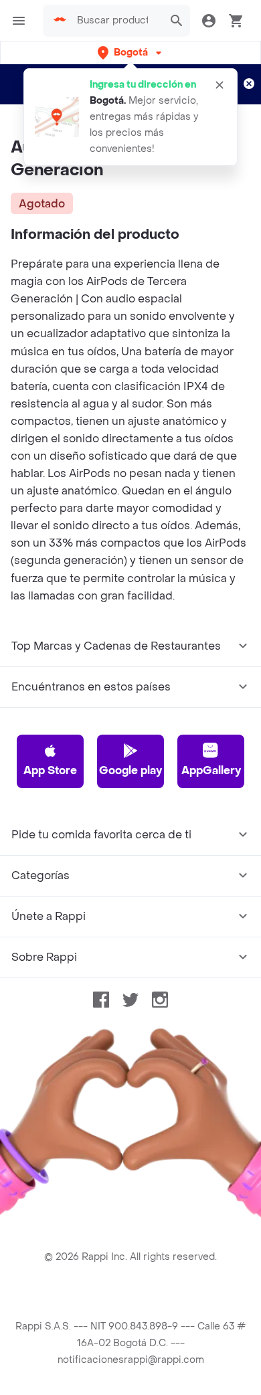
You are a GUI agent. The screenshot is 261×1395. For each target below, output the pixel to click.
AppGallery (211, 770)
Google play (130, 770)
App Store (50, 770)
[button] (131, 52)
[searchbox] (116, 21)
